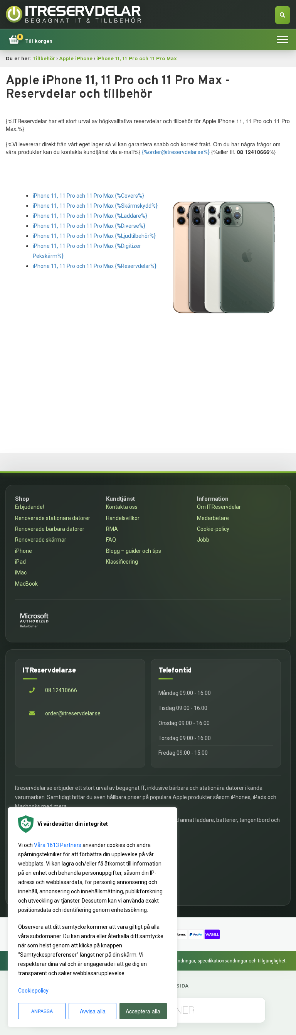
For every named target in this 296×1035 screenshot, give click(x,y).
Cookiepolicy (33, 991)
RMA (112, 529)
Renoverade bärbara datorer (49, 529)
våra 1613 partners (57, 845)
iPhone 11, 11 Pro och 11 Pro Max (136, 59)
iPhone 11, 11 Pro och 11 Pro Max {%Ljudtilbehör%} (94, 236)
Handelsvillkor (123, 518)
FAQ (111, 540)
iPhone (23, 551)
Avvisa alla (93, 1011)
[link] (30, 39)
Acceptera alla (143, 1011)
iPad (20, 562)
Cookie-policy (213, 529)
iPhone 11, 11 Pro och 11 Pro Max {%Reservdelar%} (94, 266)
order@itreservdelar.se (73, 713)
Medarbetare (213, 518)
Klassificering (122, 562)
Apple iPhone (75, 59)
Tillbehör (43, 59)
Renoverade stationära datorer (52, 518)
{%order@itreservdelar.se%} (176, 152)
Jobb (203, 540)
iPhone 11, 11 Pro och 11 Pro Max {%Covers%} (88, 196)
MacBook (26, 584)
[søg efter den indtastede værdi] (282, 15)
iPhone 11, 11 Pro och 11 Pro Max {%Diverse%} (89, 226)
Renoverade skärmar (40, 540)
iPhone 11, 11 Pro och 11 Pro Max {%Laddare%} (90, 216)
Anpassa (42, 1011)
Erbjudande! (29, 507)
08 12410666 (60, 690)
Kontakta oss (122, 507)
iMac (21, 572)
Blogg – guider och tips (133, 551)
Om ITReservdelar (219, 507)
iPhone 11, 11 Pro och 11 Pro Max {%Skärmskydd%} (95, 206)
